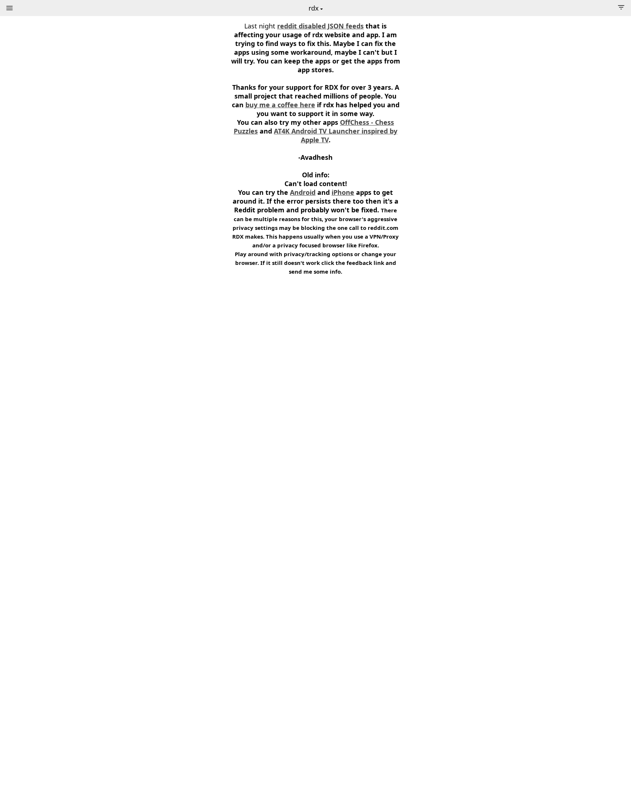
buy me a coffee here (280, 104)
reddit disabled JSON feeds (320, 26)
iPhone (343, 192)
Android (303, 192)
